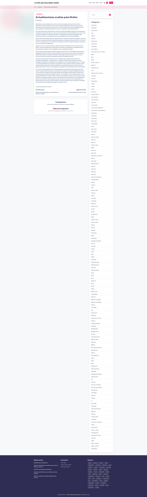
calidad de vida (94, 67)
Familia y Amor (94, 190)
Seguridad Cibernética (96, 374)
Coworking (93, 115)
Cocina (93, 86)
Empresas (93, 169)
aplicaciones (94, 41)
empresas (90, 471)
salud (101, 480)
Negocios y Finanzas (96, 299)
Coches (93, 83)
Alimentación (94, 30)
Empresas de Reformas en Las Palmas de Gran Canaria (45, 472)
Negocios (93, 297)
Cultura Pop (94, 121)
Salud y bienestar (95, 368)
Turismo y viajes (95, 430)
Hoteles (93, 225)
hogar (89, 474)
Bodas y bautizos (95, 62)
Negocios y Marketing (96, 302)
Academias (94, 25)
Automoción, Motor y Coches (98, 51)
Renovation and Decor (96, 347)
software (93, 395)
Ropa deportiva (95, 355)
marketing (93, 259)
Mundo (92, 286)
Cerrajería (93, 75)
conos (110, 465)
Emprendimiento (95, 163)
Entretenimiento (95, 179)
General (93, 209)
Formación (93, 198)
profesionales (105, 478)
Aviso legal (63, 462)
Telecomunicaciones (96, 408)
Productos (93, 315)
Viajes (92, 440)
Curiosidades (94, 123)
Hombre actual (94, 222)
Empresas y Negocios (96, 177)
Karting (93, 249)
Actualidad (93, 28)
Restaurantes (94, 350)
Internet (93, 243)
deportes (95, 469)
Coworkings (94, 118)
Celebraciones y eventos (97, 73)
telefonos (93, 414)
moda (103, 476)
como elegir (104, 465)
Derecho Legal (94, 145)
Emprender (93, 161)
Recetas (93, 334)
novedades (93, 307)
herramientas (94, 214)
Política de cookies (65, 466)
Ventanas (93, 438)
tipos (107, 485)
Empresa (93, 166)
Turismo (93, 424)
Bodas (92, 59)
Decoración (94, 129)
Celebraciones (91, 465)
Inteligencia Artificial (96, 241)
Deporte (93, 134)
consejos (90, 467)
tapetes (96, 485)
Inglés (92, 235)
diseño (100, 469)
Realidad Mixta (94, 328)
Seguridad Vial (94, 376)
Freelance (93, 203)
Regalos (93, 344)
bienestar (101, 462)
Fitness (93, 195)
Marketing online (95, 265)
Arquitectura (94, 44)
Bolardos (93, 65)
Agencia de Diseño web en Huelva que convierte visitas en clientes (46, 466)
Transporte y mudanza (96, 422)
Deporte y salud (95, 137)
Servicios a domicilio (96, 384)
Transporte (93, 419)
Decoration (93, 131)
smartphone (90, 485)
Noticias (93, 305)
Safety (92, 358)
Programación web (95, 323)
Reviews (93, 352)
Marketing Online (95, 262)
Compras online (95, 94)
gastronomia (101, 471)
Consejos (93, 102)
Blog (92, 57)
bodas (106, 462)
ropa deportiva (95, 480)
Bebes (92, 54)
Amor (92, 33)
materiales (98, 476)
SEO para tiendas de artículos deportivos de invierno (45, 476)
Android (93, 35)
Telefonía (93, 411)
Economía (93, 150)
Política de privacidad (66, 464)
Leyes (92, 254)
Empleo (93, 158)
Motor (92, 278)
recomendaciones (95, 336)
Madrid (92, 257)
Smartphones (94, 390)
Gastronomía (94, 206)
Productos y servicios (96, 318)
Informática (94, 233)
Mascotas (93, 267)
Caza (92, 70)
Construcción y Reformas (97, 107)
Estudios (93, 185)
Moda (92, 273)
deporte (89, 469)
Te (91, 400)
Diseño (92, 147)
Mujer (92, 283)
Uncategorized (94, 432)
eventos (95, 471)
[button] (111, 3)
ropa (89, 480)
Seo (92, 379)
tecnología (93, 403)
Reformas (93, 342)
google (92, 211)
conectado (56, 110)
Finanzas (93, 193)
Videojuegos (94, 448)
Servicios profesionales (96, 387)
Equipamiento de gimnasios (41, 462)
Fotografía (93, 201)
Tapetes (93, 398)
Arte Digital (94, 46)
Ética (92, 187)
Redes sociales (94, 339)
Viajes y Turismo (95, 446)
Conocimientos (94, 99)
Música (92, 289)
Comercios (93, 91)
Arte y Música (94, 49)
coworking (108, 467)
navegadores (39, 14)
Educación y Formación (96, 155)
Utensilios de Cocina (96, 435)
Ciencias (93, 78)
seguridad (93, 371)
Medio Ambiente (95, 270)
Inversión (93, 246)
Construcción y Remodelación (98, 110)
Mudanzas (93, 281)
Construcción (94, 105)
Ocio (92, 310)
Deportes (93, 139)
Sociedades (94, 392)
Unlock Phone (90, 487)
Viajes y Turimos (95, 443)
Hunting (93, 227)
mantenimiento (91, 476)
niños (89, 478)
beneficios (95, 462)
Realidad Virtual (95, 331)
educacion (106, 469)
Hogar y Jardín (94, 219)
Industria (93, 230)
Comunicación (94, 97)
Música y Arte (94, 291)
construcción (102, 467)
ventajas (97, 487)
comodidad (98, 465)
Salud (92, 360)
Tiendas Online (94, 416)
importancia (95, 474)
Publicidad (93, 326)
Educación (93, 153)
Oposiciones (94, 312)
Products (93, 321)
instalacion (106, 474)
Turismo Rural (94, 427)
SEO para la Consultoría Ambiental (42, 469)
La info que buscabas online (46, 3)
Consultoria (94, 113)
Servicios (93, 382)
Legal (92, 251)
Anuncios (93, 38)
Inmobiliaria (94, 238)
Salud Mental (94, 366)
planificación (99, 478)
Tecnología (93, 406)
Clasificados (94, 81)
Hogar (92, 217)
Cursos (92, 126)
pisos (94, 478)
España (93, 182)
